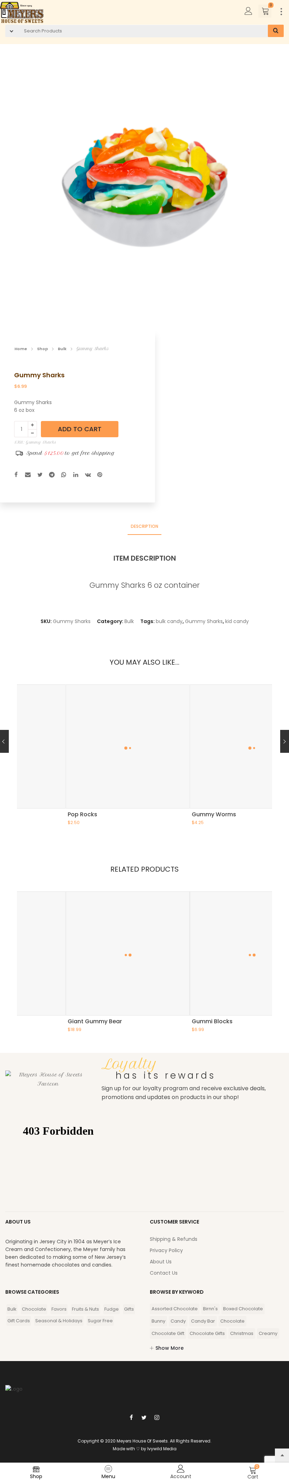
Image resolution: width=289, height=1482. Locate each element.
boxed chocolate (243, 1308)
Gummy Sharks (204, 621)
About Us (161, 1261)
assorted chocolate (175, 1308)
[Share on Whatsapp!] (64, 475)
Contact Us (164, 1272)
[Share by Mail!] (28, 475)
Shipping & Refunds (173, 1239)
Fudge (111, 1309)
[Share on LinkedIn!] (75, 475)
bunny (158, 1321)
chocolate (232, 1321)
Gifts (129, 1309)
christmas (241, 1333)
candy (178, 1321)
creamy (268, 1333)
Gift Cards (18, 1320)
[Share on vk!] (87, 475)
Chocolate (34, 1309)
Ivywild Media (162, 1449)
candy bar (203, 1321)
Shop (42, 349)
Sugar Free (100, 1320)
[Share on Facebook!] (16, 475)
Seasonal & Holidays (58, 1320)
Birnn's (210, 1308)
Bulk (62, 349)
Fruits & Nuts (85, 1309)
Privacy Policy (166, 1250)
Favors (59, 1309)
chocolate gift (168, 1333)
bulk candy (169, 621)
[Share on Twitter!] (40, 475)
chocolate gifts (207, 1333)
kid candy (237, 621)
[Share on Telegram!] (52, 475)
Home (20, 349)
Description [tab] (144, 526)
